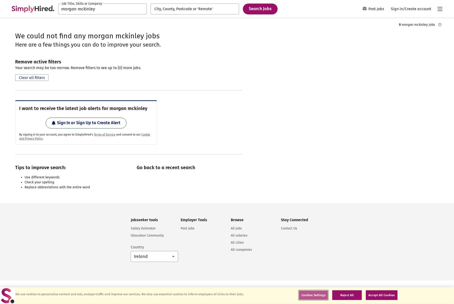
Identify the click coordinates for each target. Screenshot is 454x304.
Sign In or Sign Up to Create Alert (88, 122)
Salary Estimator (143, 228)
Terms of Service (104, 134)
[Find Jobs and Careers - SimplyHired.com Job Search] (32, 9)
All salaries (239, 236)
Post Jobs (376, 9)
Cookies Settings (313, 295)
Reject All (347, 295)
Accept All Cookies (381, 295)
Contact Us (289, 228)
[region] (227, 295)
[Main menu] (440, 9)
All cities (237, 243)
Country (137, 247)
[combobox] (102, 9)
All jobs (236, 228)
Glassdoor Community (147, 236)
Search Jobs (260, 8)
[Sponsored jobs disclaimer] (440, 24)
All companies (241, 250)
